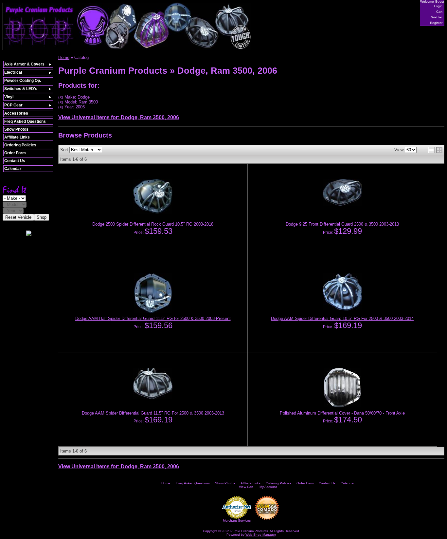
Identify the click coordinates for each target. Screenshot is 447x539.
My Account (268, 487)
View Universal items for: (118, 117)
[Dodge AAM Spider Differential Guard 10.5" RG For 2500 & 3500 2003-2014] (342, 309)
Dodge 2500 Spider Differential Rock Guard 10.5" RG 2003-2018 (152, 224)
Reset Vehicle (18, 217)
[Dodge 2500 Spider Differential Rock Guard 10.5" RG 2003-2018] (152, 212)
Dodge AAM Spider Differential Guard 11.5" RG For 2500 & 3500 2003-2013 (153, 413)
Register (436, 23)
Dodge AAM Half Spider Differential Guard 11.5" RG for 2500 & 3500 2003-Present (153, 318)
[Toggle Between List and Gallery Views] (435, 150)
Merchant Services (237, 520)
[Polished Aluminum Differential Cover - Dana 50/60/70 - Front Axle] (342, 406)
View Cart (246, 487)
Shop (41, 217)
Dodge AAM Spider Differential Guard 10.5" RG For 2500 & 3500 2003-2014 (342, 318)
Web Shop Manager (260, 534)
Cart (439, 11)
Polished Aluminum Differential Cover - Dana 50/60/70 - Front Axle (342, 413)
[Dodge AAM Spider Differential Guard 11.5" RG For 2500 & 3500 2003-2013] (152, 397)
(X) (60, 97)
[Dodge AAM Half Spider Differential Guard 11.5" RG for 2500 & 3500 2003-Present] (153, 311)
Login (438, 6)
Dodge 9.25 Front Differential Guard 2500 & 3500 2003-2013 (342, 224)
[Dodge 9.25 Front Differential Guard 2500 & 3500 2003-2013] (342, 204)
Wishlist (436, 17)
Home (165, 483)
